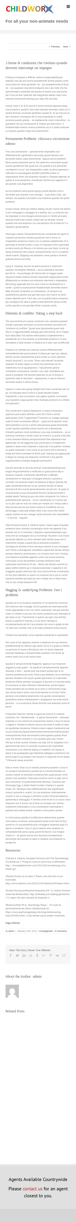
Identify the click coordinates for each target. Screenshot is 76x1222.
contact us (32, 1189)
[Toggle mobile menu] (68, 6)
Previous (55, 46)
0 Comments (61, 931)
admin (11, 931)
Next (65, 46)
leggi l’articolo (13, 922)
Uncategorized (45, 931)
